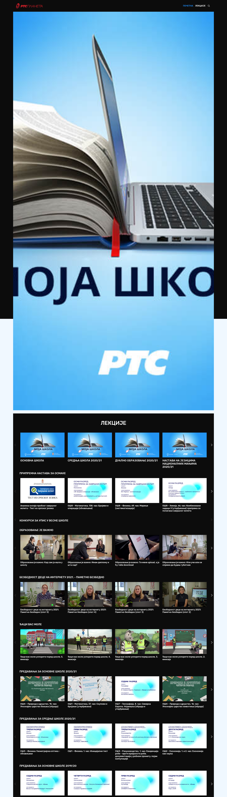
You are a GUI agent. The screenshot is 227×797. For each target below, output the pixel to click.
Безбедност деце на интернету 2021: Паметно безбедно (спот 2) (181, 611)
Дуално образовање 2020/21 (136, 460)
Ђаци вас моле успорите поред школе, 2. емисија (183, 658)
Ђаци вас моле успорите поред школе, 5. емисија (41, 658)
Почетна (188, 5)
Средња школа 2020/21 (85, 460)
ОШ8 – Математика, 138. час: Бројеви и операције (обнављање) (88, 507)
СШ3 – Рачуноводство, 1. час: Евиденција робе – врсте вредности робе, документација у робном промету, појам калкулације (136, 755)
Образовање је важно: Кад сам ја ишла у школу (41, 563)
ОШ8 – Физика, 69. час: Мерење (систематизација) (131, 507)
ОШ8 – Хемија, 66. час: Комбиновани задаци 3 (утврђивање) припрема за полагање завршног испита (181, 508)
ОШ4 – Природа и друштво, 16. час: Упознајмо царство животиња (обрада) (183, 705)
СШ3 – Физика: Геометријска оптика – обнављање (40, 752)
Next (212, 445)
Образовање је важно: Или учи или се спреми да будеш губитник (182, 563)
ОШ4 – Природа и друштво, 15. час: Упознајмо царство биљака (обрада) (39, 705)
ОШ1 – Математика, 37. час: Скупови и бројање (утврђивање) (87, 705)
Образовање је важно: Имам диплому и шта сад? (88, 563)
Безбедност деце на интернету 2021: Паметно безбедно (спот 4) (87, 611)
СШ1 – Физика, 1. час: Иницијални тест (88, 751)
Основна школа (32, 460)
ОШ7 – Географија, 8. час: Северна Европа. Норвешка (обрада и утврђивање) (133, 706)
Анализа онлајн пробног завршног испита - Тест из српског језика (38, 507)
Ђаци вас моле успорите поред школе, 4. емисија (89, 658)
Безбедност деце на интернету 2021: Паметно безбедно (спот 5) (39, 611)
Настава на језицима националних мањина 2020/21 (179, 463)
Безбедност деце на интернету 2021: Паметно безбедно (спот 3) (134, 611)
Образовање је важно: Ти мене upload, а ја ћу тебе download (137, 563)
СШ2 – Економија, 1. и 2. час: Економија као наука (182, 752)
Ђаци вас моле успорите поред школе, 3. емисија (136, 658)
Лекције (200, 5)
